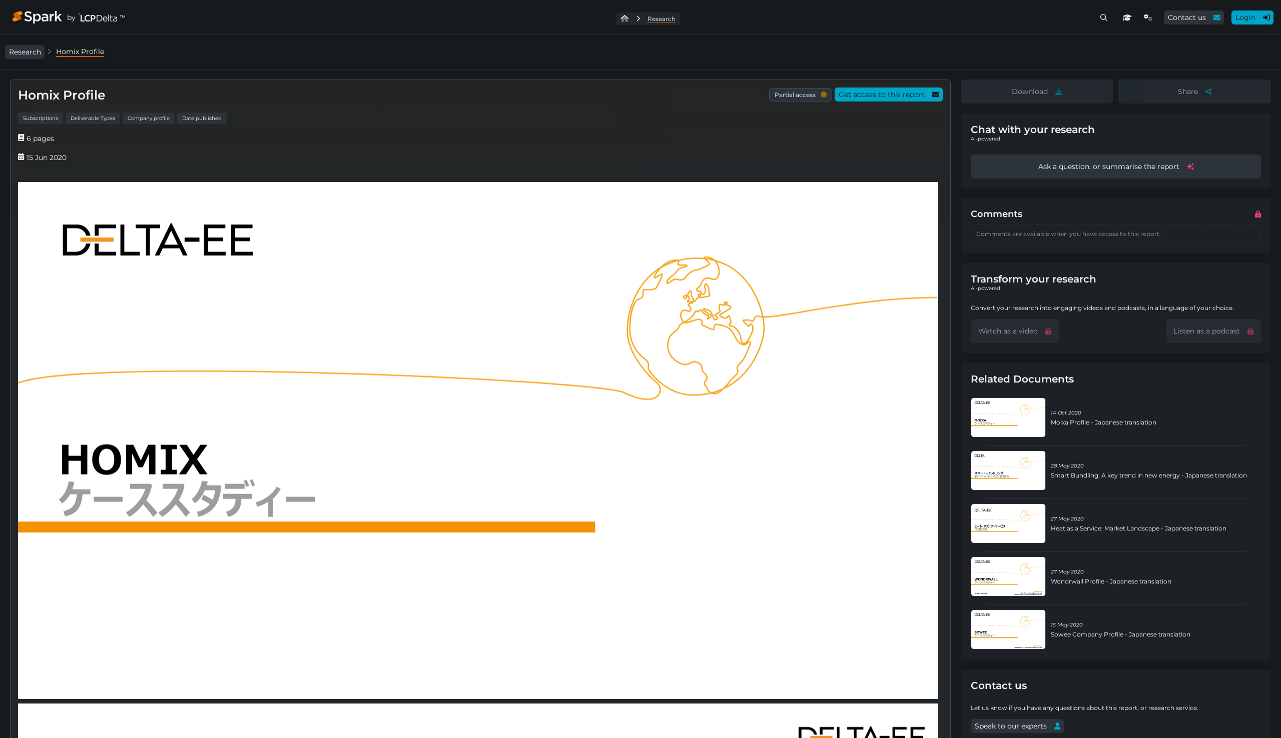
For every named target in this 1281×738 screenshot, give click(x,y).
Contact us (1187, 17)
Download (1030, 91)
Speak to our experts (1011, 726)
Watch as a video (1008, 331)
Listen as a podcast (1206, 331)
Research (25, 52)
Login (1245, 17)
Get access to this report (882, 94)
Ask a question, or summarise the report (1108, 166)
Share (1188, 91)
